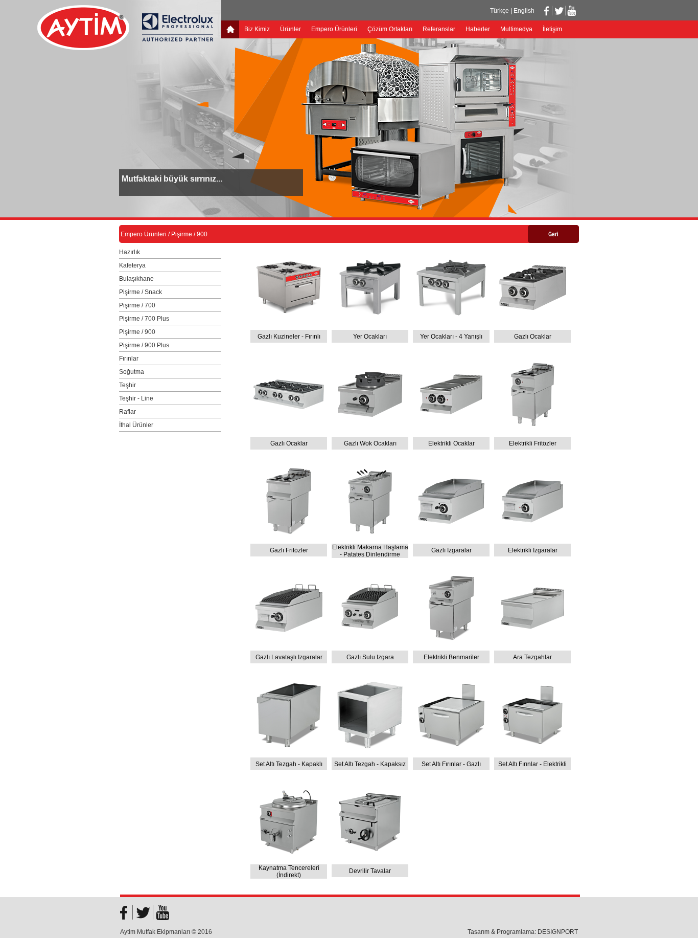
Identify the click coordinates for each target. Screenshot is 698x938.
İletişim (552, 29)
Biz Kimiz (257, 29)
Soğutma (131, 371)
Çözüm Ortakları (389, 29)
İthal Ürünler (136, 425)
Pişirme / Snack (140, 292)
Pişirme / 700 (137, 305)
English (524, 10)
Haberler (478, 29)
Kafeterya (132, 265)
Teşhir (127, 385)
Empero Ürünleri (334, 29)
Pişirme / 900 (137, 332)
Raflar (127, 411)
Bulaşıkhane (136, 278)
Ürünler (290, 29)
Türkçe (499, 10)
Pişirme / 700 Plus (144, 318)
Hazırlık (129, 252)
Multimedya (516, 29)
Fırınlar (128, 358)
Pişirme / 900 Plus (144, 345)
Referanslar (439, 29)
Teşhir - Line (136, 398)
